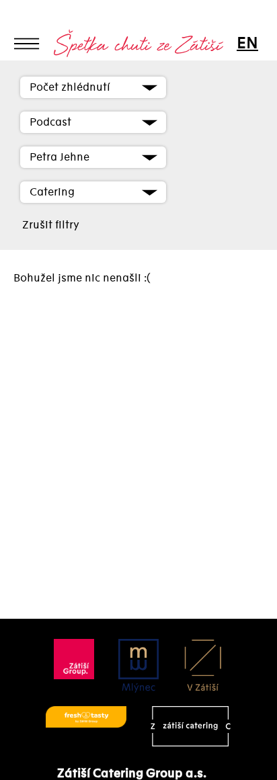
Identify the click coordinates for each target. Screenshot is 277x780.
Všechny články (57, 67)
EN (247, 43)
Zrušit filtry (50, 225)
